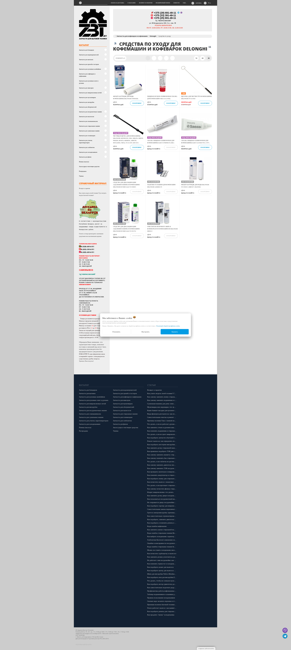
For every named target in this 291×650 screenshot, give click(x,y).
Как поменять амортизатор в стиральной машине (162, 475)
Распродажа (82, 171)
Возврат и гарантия (84, 188)
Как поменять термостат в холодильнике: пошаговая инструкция (162, 563)
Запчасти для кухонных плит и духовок (88, 82)
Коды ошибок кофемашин (157, 526)
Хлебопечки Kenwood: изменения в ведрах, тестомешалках (162, 540)
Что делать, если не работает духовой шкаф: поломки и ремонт (162, 424)
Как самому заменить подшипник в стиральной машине (162, 400)
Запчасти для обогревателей (87, 107)
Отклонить (116, 332)
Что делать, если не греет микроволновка (162, 434)
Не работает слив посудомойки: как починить (162, 560)
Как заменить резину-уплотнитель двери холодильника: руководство (162, 557)
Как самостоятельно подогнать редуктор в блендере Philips (162, 587)
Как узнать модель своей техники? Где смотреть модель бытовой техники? (92, 194)
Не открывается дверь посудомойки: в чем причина (162, 502)
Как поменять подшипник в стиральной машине (162, 431)
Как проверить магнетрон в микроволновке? (162, 472)
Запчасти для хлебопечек (87, 147)
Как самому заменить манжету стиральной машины (162, 455)
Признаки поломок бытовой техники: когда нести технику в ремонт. (162, 604)
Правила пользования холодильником (161, 598)
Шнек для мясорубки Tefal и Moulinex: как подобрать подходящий (162, 574)
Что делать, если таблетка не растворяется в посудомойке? (162, 461)
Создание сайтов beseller (206, 648)
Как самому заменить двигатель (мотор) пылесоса (162, 465)
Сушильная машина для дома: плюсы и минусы (162, 403)
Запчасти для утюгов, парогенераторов (85, 141)
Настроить (145, 332)
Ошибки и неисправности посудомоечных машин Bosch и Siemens (162, 543)
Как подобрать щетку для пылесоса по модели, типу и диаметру (162, 570)
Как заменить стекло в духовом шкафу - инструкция (162, 427)
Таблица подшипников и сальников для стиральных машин (162, 594)
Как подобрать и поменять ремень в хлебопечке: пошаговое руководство (162, 523)
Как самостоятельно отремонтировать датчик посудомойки (162, 516)
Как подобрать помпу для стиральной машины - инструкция (162, 478)
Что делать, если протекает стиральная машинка (162, 485)
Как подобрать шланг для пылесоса (160, 567)
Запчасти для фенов (85, 157)
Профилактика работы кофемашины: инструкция (162, 591)
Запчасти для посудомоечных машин (90, 112)
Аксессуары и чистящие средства (89, 166)
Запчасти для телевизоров (87, 136)
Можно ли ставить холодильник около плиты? (162, 550)
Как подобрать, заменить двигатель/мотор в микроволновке (162, 519)
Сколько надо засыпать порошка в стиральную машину (162, 601)
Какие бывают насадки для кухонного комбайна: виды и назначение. (162, 410)
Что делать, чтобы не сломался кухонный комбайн (162, 581)
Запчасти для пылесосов (86, 116)
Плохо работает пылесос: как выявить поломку (162, 608)
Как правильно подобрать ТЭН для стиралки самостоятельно (162, 451)
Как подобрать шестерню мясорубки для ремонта (162, 444)
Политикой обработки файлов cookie (168, 326)
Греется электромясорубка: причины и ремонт (162, 512)
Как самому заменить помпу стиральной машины (162, 397)
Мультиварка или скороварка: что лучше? (162, 407)
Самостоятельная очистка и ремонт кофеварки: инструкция (162, 417)
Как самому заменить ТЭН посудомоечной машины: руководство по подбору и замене (162, 468)
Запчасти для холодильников (88, 152)
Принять (175, 332)
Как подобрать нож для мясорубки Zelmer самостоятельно (162, 577)
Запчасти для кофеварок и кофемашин (87, 75)
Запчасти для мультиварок (87, 97)
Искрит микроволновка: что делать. (160, 492)
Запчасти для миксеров (86, 88)
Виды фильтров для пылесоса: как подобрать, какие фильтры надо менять (162, 414)
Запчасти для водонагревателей (89, 55)
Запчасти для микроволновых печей (90, 93)
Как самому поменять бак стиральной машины (162, 458)
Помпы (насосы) (84, 162)
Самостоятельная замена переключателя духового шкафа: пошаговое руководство (162, 509)
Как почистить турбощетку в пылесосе (161, 553)
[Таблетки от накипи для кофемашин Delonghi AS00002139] (162, 168)
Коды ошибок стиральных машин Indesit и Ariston (162, 546)
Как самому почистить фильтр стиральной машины (162, 489)
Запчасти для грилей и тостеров (89, 64)
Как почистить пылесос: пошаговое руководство (162, 482)
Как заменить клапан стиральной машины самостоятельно (162, 529)
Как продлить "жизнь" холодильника (160, 615)
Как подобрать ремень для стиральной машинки (162, 611)
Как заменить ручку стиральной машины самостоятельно (162, 448)
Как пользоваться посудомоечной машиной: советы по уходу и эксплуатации (162, 499)
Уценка (81, 176)
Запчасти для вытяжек (86, 60)
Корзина (199, 3)
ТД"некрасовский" (87, 274)
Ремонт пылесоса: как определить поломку (162, 441)
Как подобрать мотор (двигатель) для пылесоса (162, 584)
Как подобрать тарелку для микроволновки (162, 506)
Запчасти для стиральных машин (89, 126)
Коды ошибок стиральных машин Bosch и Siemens (162, 533)
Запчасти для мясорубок (86, 102)
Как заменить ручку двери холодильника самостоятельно (162, 495)
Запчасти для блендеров (86, 50)
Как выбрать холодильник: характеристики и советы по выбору (162, 536)
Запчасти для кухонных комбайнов (90, 69)
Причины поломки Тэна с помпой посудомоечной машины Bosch (162, 420)
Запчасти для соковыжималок (88, 121)
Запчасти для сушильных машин (89, 131)
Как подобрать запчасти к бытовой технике (162, 437)
